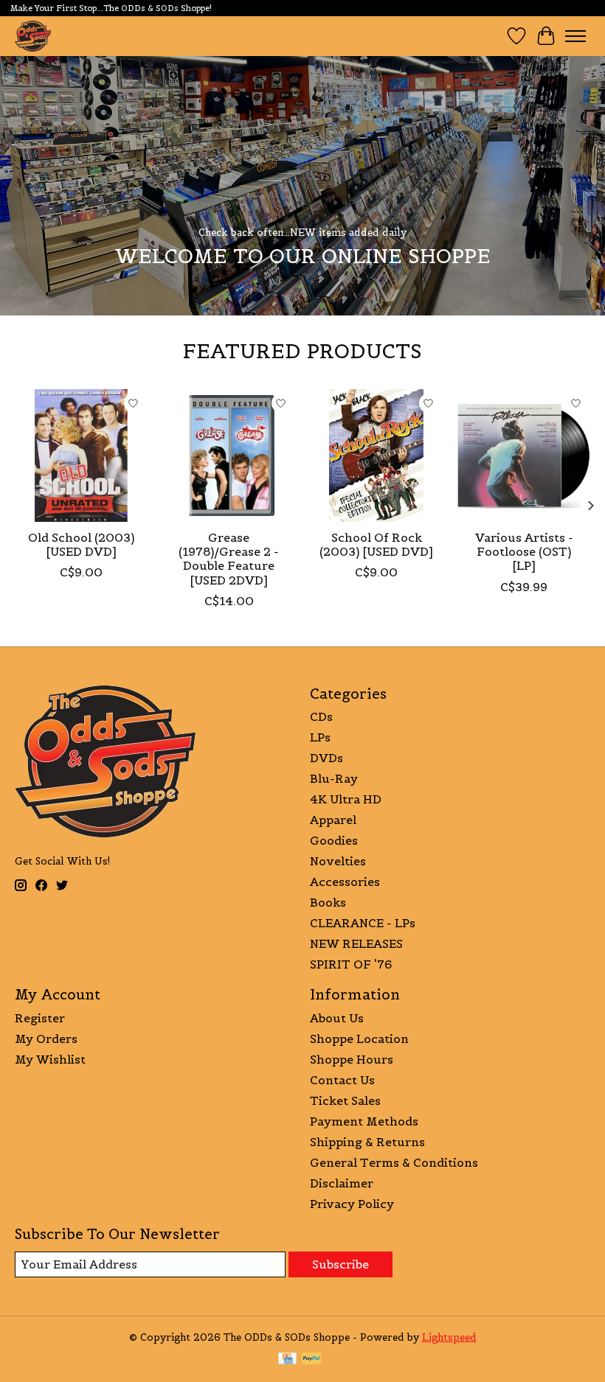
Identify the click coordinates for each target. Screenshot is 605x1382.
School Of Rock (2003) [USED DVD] (376, 544)
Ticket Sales (345, 1100)
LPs (320, 737)
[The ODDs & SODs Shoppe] (33, 36)
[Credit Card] (287, 1360)
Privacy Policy (352, 1203)
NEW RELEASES (356, 943)
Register (40, 1018)
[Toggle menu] (575, 36)
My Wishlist (50, 1059)
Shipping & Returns (367, 1141)
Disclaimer (341, 1183)
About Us (337, 1018)
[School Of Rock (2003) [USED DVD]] (376, 455)
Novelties (338, 861)
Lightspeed (449, 1337)
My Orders (46, 1038)
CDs (321, 716)
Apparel (333, 819)
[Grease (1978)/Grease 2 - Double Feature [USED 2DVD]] (228, 455)
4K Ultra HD (345, 799)
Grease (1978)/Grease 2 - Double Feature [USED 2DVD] (229, 558)
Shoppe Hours (351, 1059)
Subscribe (340, 1264)
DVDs (326, 757)
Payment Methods (364, 1121)
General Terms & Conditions (394, 1162)
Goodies (334, 840)
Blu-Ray (334, 778)
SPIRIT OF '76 (351, 964)
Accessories (345, 881)
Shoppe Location (359, 1038)
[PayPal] (311, 1360)
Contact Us (342, 1079)
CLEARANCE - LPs (362, 922)
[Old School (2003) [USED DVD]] (81, 455)
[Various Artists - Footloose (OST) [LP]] (523, 455)
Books (328, 902)
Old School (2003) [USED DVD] (81, 544)
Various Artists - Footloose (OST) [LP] (524, 551)
